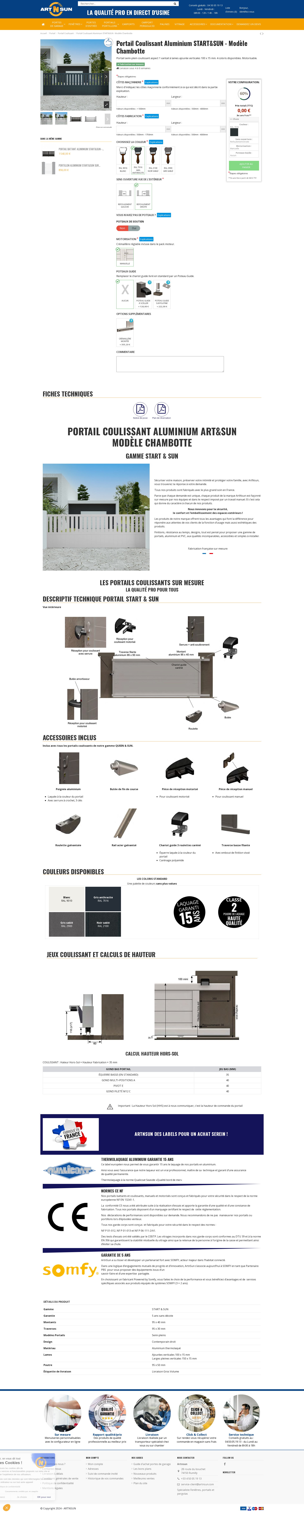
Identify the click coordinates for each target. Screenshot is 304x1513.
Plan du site (140, 1483)
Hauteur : (121, 96)
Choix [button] (234, 119)
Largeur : (176, 96)
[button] (197, 24)
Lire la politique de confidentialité (20, 1487)
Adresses (93, 1469)
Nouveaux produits (144, 1473)
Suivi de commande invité (103, 1473)
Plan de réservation (161, 417)
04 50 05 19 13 (215, 5)
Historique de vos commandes (106, 1478)
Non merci (14, 1497)
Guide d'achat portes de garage (152, 1464)
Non (122, 228)
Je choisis (36, 1497)
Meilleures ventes (144, 1478)
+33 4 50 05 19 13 (191, 1478)
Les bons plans (142, 1469)
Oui (134, 228)
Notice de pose (140, 417)
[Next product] (263, 33)
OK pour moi (58, 1497)
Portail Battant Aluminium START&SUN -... (81, 149)
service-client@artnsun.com (197, 1484)
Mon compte (95, 1464)
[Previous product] (261, 33)
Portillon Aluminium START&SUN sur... (79, 165)
